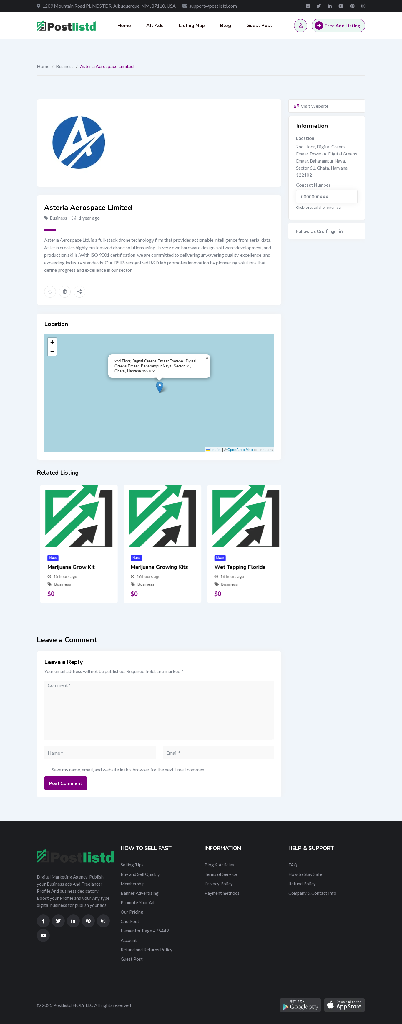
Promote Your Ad (137, 902)
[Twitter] (333, 231)
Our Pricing (132, 911)
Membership (133, 883)
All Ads (155, 25)
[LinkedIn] (341, 231)
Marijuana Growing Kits (156, 567)
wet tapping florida (236, 567)
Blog (225, 25)
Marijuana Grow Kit (67, 567)
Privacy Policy (219, 883)
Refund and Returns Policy (146, 949)
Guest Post (259, 25)
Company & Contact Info (312, 893)
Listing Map (192, 25)
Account (129, 940)
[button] (159, 387)
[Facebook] (326, 231)
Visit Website (314, 106)
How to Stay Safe (305, 874)
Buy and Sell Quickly (140, 874)
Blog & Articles (219, 864)
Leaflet (215, 449)
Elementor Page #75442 (145, 930)
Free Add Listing (342, 25)
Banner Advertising (140, 893)
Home (124, 25)
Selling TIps (132, 864)
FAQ (292, 864)
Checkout (130, 921)
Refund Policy (302, 883)
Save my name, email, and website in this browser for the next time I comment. (129, 769)
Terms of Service (221, 874)
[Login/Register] (300, 25)
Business (65, 66)
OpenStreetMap (240, 449)
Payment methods (222, 893)
